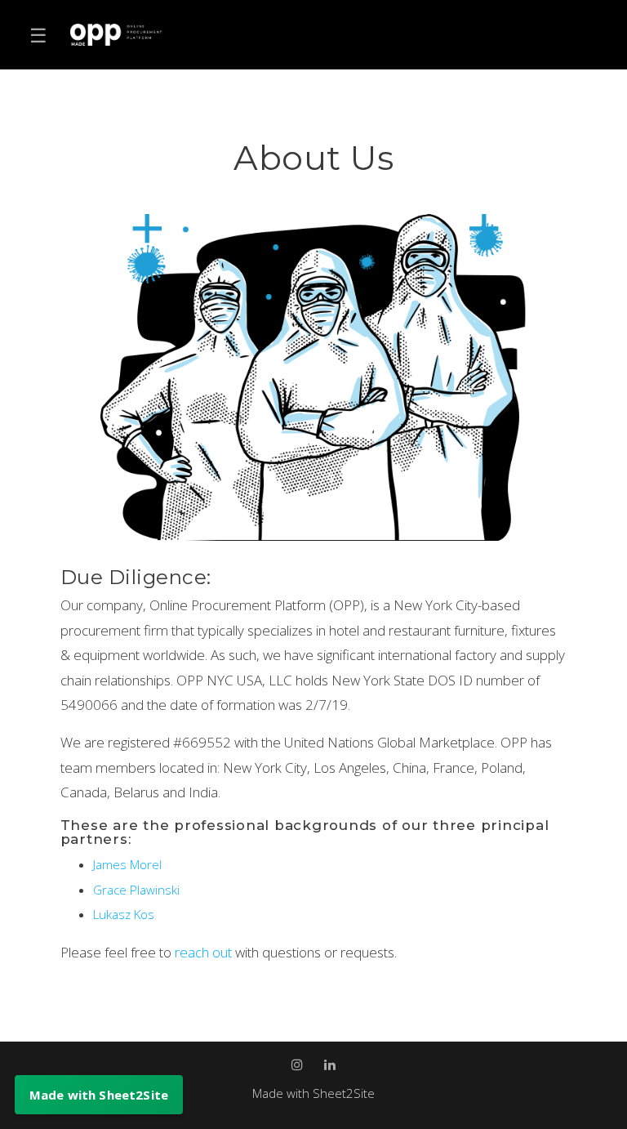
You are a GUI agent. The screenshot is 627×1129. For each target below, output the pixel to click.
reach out (205, 952)
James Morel (127, 864)
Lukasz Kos (123, 914)
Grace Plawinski (136, 889)
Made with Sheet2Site (313, 1093)
